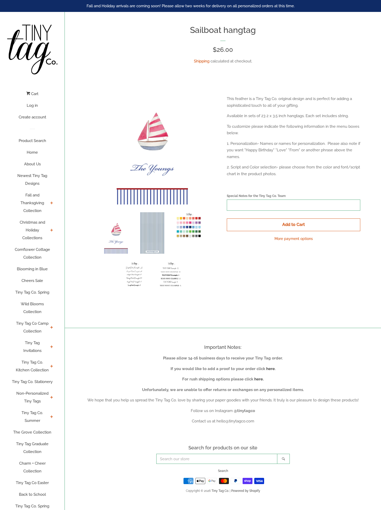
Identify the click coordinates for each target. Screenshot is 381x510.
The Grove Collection (32, 432)
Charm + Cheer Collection (32, 467)
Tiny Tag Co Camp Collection (32, 327)
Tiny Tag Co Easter (32, 482)
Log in (32, 105)
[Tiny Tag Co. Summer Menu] (51, 417)
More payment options (293, 239)
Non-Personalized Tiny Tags (32, 397)
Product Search (32, 140)
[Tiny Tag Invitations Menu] (51, 347)
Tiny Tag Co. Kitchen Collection (32, 366)
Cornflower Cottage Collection (32, 253)
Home (32, 152)
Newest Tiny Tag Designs (32, 179)
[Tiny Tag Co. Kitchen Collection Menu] (51, 366)
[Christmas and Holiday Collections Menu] (51, 230)
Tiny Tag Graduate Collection (32, 448)
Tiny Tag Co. (220, 491)
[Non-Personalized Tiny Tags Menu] (51, 397)
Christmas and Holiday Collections (32, 230)
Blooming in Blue (32, 269)
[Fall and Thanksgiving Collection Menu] (51, 203)
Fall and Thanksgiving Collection (32, 203)
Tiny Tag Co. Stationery (32, 381)
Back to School (32, 494)
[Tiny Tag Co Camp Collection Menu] (51, 327)
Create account (32, 117)
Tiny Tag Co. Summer (32, 416)
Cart (34, 93)
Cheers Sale (32, 280)
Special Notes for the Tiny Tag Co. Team (256, 196)
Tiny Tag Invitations (32, 347)
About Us (32, 164)
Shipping (201, 61)
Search (223, 471)
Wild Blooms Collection (32, 308)
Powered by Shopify (245, 491)
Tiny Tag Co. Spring (32, 292)
